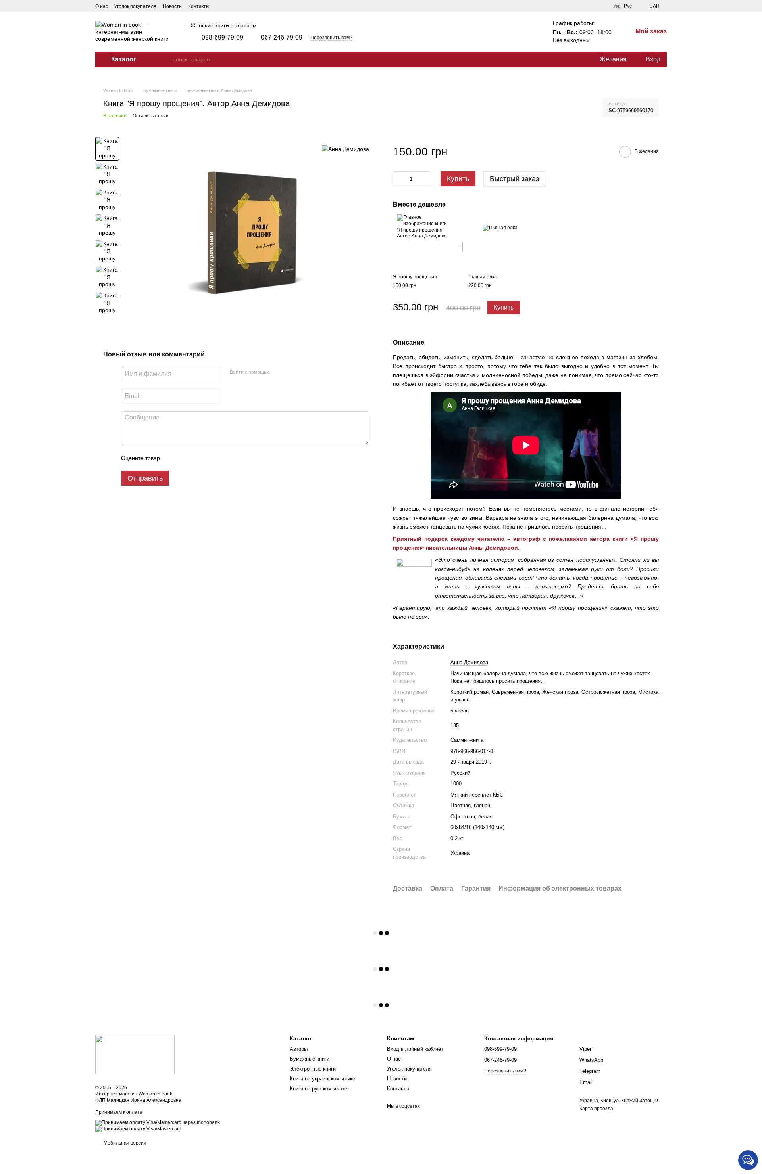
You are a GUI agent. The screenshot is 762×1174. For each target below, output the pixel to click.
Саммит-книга (466, 740)
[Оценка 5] (223, 458)
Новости (172, 6)
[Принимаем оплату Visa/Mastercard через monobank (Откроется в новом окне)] (157, 1122)
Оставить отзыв (150, 116)
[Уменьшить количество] (398, 179)
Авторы (299, 1049)
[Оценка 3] (198, 458)
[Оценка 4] (211, 458)
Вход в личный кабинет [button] (415, 1049)
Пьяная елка (482, 277)
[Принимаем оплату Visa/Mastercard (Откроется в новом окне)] (138, 1129)
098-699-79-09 (222, 37)
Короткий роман (469, 692)
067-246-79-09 (281, 37)
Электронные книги (313, 1069)
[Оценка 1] (173, 458)
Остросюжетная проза (608, 692)
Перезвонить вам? (331, 37)
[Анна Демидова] (345, 148)
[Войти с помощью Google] (291, 372)
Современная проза (515, 692)
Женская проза (560, 692)
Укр (617, 6)
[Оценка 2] (185, 458)
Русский (460, 773)
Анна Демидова (469, 662)
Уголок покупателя (135, 6)
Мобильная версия (124, 1143)
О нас (101, 6)
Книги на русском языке (318, 1089)
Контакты (199, 6)
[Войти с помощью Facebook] (278, 372)
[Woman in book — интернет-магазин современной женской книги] (135, 1054)
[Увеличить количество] (423, 179)
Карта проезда (596, 1108)
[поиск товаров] (166, 59)
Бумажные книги (309, 1059)
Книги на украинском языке (322, 1079)
